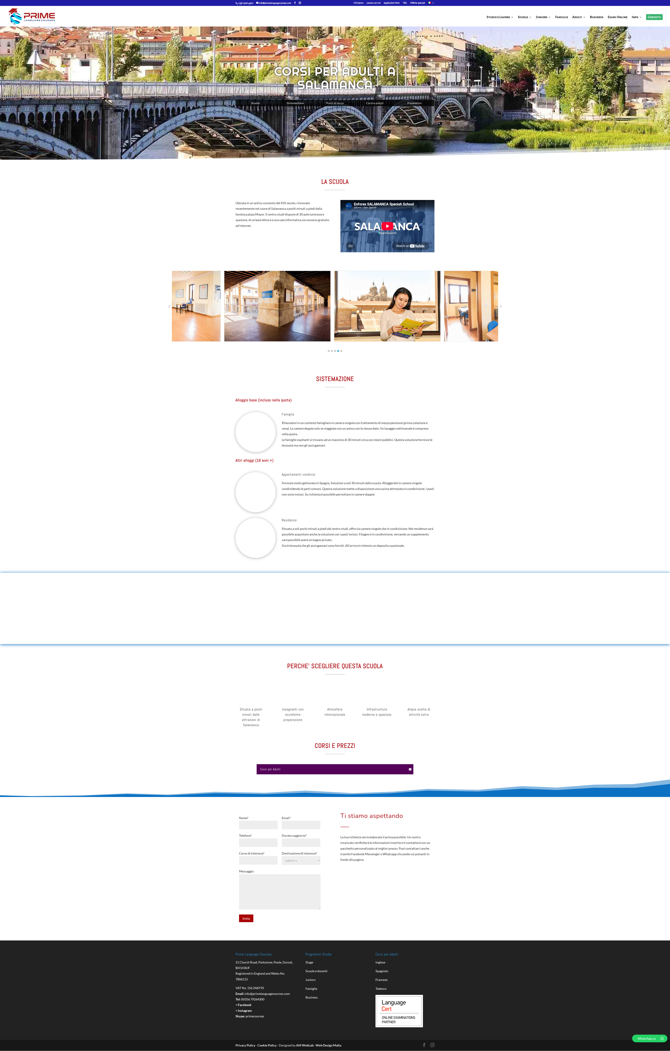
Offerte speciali (417, 3)
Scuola (255, 103)
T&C (405, 3)
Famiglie (561, 17)
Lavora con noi (374, 3)
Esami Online (617, 17)
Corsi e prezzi (374, 103)
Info (635, 17)
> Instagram (244, 1010)
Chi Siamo (358, 3)
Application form (392, 3)
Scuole (523, 17)
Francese (381, 980)
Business (596, 17)
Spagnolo (381, 971)
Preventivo (414, 103)
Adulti (577, 17)
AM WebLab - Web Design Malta (318, 1045)
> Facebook (243, 1005)
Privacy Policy (245, 1045)
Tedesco (380, 988)
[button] (329, 351)
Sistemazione (295, 103)
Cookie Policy (267, 1045)
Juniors (541, 17)
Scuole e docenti (316, 971)
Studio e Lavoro (498, 17)
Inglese (380, 962)
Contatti (654, 17)
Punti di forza (335, 103)
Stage (309, 962)
